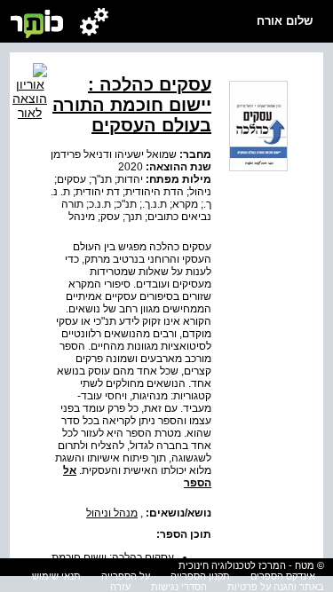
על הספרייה (125, 576)
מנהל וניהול (112, 513)
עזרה (120, 586)
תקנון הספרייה (200, 576)
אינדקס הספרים (282, 576)
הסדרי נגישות (179, 586)
